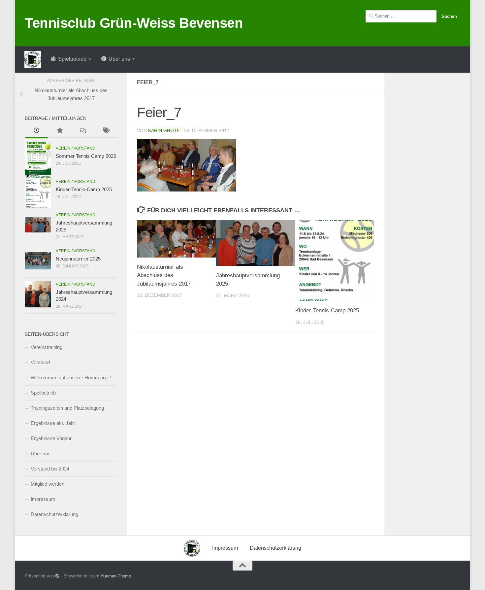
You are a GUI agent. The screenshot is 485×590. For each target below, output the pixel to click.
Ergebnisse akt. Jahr (53, 423)
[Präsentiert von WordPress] (57, 576)
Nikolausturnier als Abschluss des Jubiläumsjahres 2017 (164, 275)
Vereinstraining (46, 347)
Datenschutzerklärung (54, 514)
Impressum (43, 499)
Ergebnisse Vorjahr (51, 438)
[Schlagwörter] (105, 131)
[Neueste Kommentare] (82, 131)
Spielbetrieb (43, 393)
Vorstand (40, 362)
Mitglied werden (47, 484)
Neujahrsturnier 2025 (78, 258)
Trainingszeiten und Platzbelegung (67, 408)
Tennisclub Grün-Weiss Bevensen (134, 23)
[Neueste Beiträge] (36, 131)
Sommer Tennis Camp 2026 (86, 156)
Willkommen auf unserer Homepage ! (71, 377)
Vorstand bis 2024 (50, 468)
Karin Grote (164, 130)
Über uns (40, 453)
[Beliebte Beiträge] (59, 131)
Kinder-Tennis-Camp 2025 (327, 310)
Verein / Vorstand (75, 148)
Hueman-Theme (116, 575)
